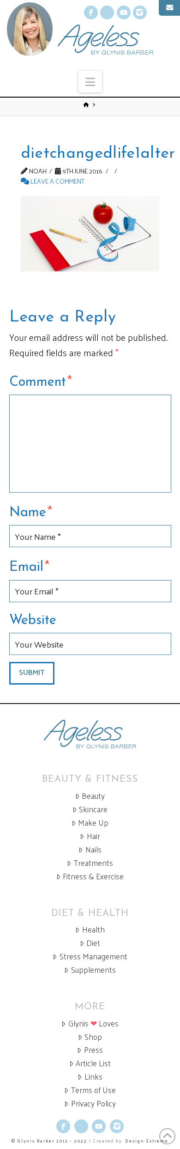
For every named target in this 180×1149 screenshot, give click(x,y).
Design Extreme (146, 1140)
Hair (93, 836)
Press (93, 1049)
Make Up (93, 822)
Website (32, 620)
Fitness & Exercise (93, 876)
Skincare (93, 809)
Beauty (93, 796)
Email (29, 565)
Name (31, 511)
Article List (93, 1063)
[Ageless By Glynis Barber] (90, 734)
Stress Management (93, 956)
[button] (90, 82)
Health (93, 929)
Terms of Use (93, 1090)
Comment (40, 380)
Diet (93, 943)
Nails (93, 849)
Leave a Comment (56, 181)
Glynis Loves (93, 1023)
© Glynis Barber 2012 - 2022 (49, 1140)
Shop (93, 1037)
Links (93, 1076)
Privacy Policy (93, 1103)
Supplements (93, 969)
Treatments (93, 863)
